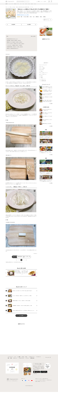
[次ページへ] (26, 260)
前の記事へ (13, 24)
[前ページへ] (17, 260)
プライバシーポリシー (42, 381)
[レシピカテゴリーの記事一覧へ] (18, 16)
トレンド (41, 1)
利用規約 (39, 381)
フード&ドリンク (38, 356)
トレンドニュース (10, 356)
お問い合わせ (46, 378)
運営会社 (36, 381)
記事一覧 (36, 378)
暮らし (26, 356)
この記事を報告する (35, 253)
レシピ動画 (38, 1)
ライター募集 (42, 378)
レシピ (15, 356)
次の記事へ (29, 24)
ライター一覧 (39, 378)
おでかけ (23, 356)
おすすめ (45, 1)
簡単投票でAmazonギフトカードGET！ (23, 14)
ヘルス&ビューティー (32, 356)
